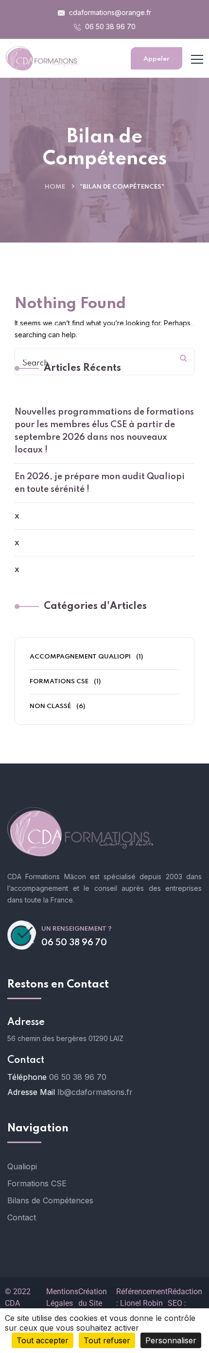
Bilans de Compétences (50, 1200)
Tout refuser (107, 1340)
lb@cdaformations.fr (95, 1092)
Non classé (50, 706)
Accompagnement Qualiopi (80, 657)
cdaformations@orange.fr (109, 12)
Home (55, 187)
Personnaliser (170, 1340)
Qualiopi (22, 1166)
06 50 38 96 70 (109, 26)
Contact (21, 1217)
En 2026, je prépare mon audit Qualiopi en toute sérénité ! (100, 483)
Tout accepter (43, 1340)
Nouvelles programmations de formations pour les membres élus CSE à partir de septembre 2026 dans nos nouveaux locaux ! (104, 431)
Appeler (156, 59)
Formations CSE (59, 681)
